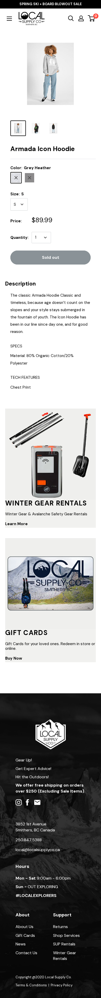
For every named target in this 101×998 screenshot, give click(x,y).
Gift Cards (25, 935)
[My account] (81, 18)
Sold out (50, 257)
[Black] (29, 177)
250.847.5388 (29, 840)
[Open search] (71, 18)
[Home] (50, 722)
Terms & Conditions (31, 985)
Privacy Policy (62, 985)
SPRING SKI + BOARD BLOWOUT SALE (50, 4)
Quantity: (19, 237)
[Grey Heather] (16, 177)
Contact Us (26, 953)
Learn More (16, 523)
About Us (24, 926)
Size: (17, 194)
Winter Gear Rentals (64, 955)
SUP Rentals (64, 944)
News (21, 944)
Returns (60, 926)
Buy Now (13, 658)
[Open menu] (9, 18)
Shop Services (66, 935)
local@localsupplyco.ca (38, 849)
